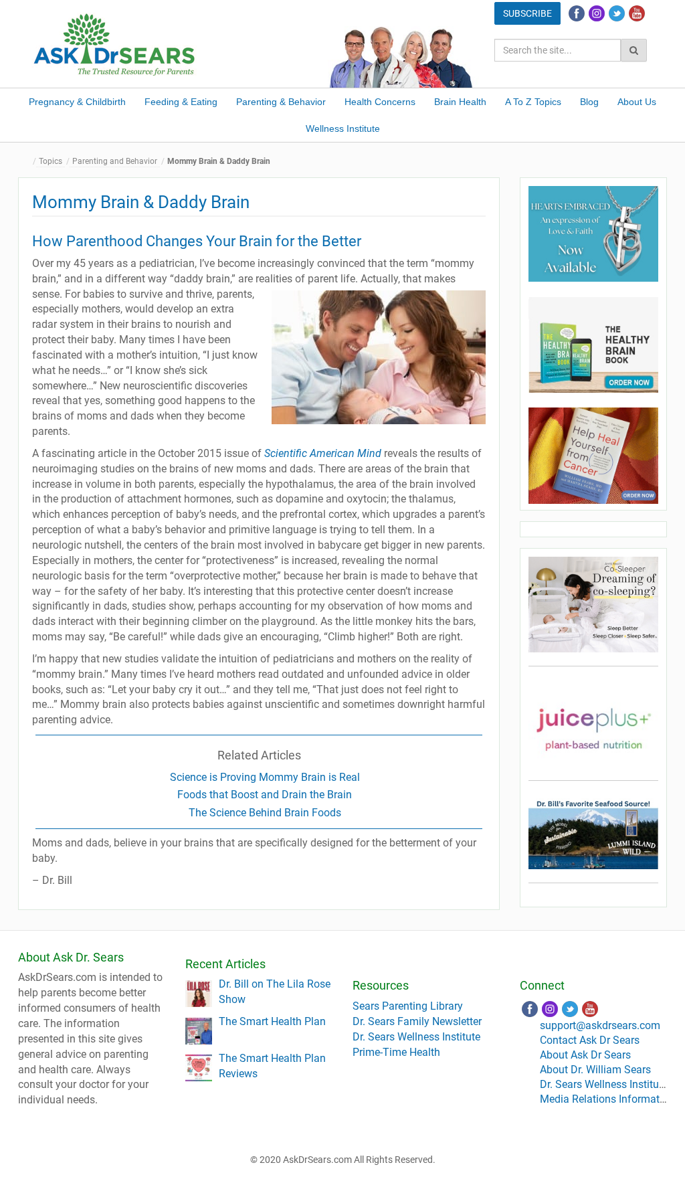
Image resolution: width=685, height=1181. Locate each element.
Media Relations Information (607, 1099)
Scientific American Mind (322, 453)
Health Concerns (380, 101)
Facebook (577, 13)
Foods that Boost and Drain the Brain (264, 794)
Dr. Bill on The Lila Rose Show (274, 992)
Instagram (597, 13)
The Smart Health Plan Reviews (272, 1066)
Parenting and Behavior (114, 161)
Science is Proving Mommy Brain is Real (265, 777)
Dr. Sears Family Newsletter (417, 1021)
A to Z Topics (533, 101)
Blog (589, 101)
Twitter (617, 13)
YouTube (637, 13)
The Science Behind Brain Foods (265, 812)
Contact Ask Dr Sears (590, 1040)
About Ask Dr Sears (585, 1055)
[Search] (634, 50)
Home (28, 161)
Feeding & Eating (180, 101)
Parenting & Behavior (281, 101)
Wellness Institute (343, 128)
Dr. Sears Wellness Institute (416, 1036)
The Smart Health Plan (272, 1021)
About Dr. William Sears (595, 1069)
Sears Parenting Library (408, 1006)
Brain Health (460, 101)
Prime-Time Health (396, 1052)
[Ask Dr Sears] (115, 43)
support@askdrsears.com (600, 1025)
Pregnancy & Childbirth (77, 101)
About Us (636, 101)
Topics (50, 161)
